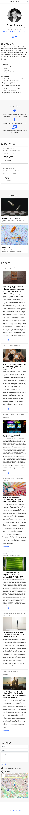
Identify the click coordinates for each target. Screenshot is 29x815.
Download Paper (5, 339)
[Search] (24, 2)
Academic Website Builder (17, 810)
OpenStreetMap (25, 797)
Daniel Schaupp (14, 2)
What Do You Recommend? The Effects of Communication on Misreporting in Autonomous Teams (14, 367)
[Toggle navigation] (1, 2)
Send (3, 764)
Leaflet (19, 797)
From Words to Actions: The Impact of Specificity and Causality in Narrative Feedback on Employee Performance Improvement (14, 289)
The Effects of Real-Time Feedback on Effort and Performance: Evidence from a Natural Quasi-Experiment (13, 575)
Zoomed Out (6, 247)
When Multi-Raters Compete (11, 218)
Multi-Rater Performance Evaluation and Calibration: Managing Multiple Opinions (13, 499)
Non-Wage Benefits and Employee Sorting (11, 436)
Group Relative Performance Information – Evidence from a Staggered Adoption (13, 634)
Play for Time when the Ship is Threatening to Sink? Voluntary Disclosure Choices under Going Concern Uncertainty (14, 694)
